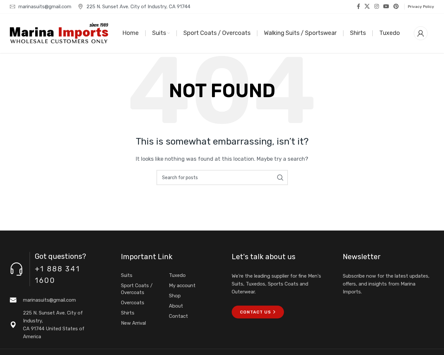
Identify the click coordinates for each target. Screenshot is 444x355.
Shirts (127, 313)
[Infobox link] (55, 300)
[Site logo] (59, 33)
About (176, 306)
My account (182, 285)
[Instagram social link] (376, 6)
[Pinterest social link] (396, 6)
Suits (126, 275)
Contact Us (255, 312)
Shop (175, 296)
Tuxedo (177, 275)
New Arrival (133, 323)
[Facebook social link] (358, 6)
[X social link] (367, 6)
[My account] (420, 33)
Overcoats (132, 303)
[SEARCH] (280, 177)
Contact (178, 316)
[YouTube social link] (386, 6)
